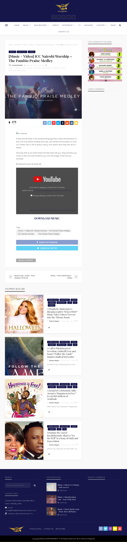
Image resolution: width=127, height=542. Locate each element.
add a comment (27, 260)
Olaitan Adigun (54, 321)
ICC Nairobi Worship (58, 68)
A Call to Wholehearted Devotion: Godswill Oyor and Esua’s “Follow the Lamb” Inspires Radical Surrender (61, 352)
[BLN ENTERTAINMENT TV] (63, 7)
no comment (40, 65)
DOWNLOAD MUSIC (47, 218)
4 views (73, 445)
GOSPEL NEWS (53, 300)
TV (79, 25)
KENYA (12, 52)
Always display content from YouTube (48, 195)
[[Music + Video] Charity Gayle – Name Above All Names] (51, 511)
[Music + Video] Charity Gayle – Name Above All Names (68, 510)
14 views (73, 403)
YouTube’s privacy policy (53, 190)
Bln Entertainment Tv (24, 513)
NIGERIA (51, 302)
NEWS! (25, 25)
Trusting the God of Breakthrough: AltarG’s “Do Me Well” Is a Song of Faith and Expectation (62, 436)
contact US (48, 529)
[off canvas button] (6, 25)
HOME (16, 25)
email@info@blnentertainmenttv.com (21, 510)
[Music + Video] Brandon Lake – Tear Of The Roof (67, 498)
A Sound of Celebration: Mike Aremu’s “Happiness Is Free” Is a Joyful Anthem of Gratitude (61, 394)
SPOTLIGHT (61, 302)
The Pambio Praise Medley (17, 70)
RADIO (113, 25)
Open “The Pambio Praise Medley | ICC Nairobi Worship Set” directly (53, 210)
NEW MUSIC (22, 52)
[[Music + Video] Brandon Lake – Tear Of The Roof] (51, 499)
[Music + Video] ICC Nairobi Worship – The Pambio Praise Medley (30, 68)
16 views (73, 321)
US (75, 302)
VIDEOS (55, 25)
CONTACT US (63, 32)
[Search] (120, 25)
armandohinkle (17, 65)
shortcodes (60, 529)
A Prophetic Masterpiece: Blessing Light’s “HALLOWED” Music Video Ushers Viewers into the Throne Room (62, 313)
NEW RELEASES (40, 25)
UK (70, 302)
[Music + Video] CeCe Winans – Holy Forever (68, 486)
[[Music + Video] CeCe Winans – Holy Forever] (51, 487)
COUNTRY (100, 25)
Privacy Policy (35, 529)
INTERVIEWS (67, 25)
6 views (73, 360)
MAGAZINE (88, 25)
